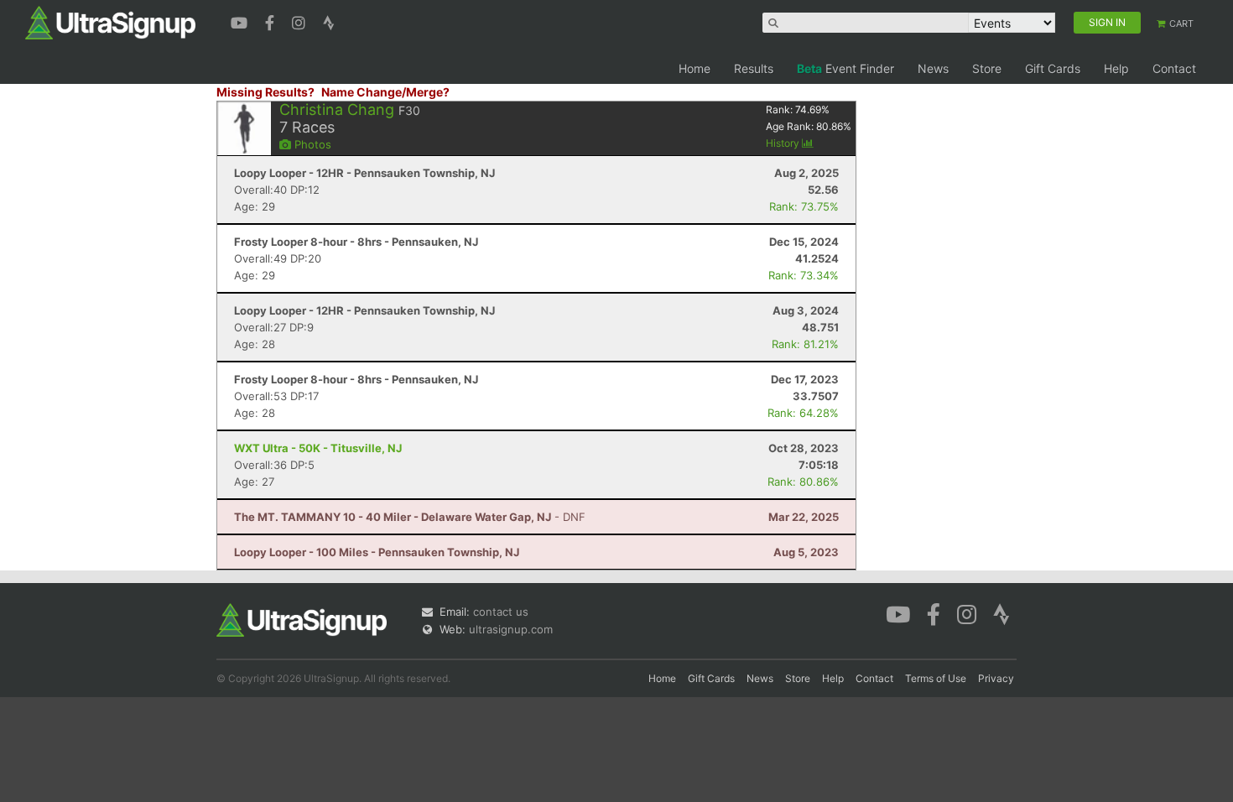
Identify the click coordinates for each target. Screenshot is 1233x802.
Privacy (996, 678)
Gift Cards (1052, 68)
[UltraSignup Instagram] (300, 21)
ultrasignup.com (511, 629)
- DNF (409, 516)
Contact (1174, 68)
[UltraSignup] (110, 22)
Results (753, 68)
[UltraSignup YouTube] (241, 21)
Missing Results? (265, 92)
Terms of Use (935, 678)
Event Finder (845, 68)
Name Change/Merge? (385, 92)
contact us (500, 611)
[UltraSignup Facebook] (271, 21)
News (933, 68)
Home (694, 68)
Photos (311, 144)
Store (986, 68)
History (784, 143)
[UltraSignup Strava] (328, 21)
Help (1116, 68)
